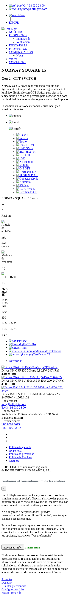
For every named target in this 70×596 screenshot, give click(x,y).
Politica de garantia (20, 447)
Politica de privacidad (21, 454)
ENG (12, 22)
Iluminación (23, 38)
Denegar (6, 582)
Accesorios (15, 360)
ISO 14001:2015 (11, 427)
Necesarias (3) (11, 547)
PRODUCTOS (18, 35)
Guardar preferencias (13, 586)
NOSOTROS (17, 31)
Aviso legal (15, 450)
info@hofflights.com (13, 404)
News (19, 55)
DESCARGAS (18, 45)
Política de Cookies (20, 457)
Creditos (14, 460)
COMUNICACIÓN (21, 52)
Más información (11, 592)
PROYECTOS (18, 48)
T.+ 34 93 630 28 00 (13, 407)
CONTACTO (17, 62)
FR (17, 22)
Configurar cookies (12, 589)
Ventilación (23, 42)
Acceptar (6, 579)
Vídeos (13, 58)
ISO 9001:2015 (10, 424)
